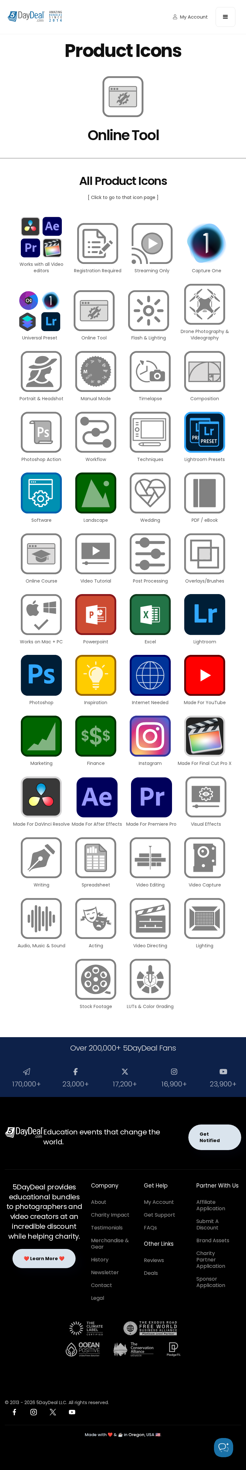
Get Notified (210, 1137)
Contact (101, 1285)
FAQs (150, 1227)
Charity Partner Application (210, 1260)
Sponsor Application (210, 1282)
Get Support (159, 1215)
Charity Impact (110, 1215)
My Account (190, 16)
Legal (97, 1298)
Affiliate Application (210, 1205)
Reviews (154, 1260)
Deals (151, 1273)
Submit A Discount (207, 1224)
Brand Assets (212, 1240)
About (98, 1202)
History (100, 1259)
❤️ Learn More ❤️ (44, 1258)
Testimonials (107, 1227)
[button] (225, 17)
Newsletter (105, 1272)
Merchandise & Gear (110, 1244)
